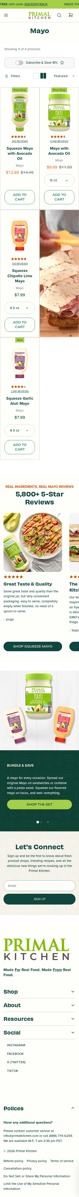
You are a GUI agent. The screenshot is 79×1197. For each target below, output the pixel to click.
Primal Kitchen (26, 1151)
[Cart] (70, 15)
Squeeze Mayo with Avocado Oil (20, 153)
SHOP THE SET (39, 804)
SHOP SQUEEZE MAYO (32, 646)
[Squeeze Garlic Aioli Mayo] (19, 362)
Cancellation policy (17, 1168)
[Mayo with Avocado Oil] (59, 112)
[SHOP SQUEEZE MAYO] (33, 542)
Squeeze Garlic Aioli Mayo (19, 401)
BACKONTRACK (36, 4)
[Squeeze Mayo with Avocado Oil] (19, 112)
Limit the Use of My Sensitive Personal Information (31, 1186)
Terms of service (62, 1161)
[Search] (59, 15)
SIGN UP (39, 899)
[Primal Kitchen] (39, 15)
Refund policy (13, 1161)
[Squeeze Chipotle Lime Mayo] (19, 235)
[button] (59, 180)
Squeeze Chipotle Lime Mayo (19, 276)
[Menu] (6, 15)
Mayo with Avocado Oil (59, 151)
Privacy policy (37, 1161)
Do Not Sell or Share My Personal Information (37, 1176)
